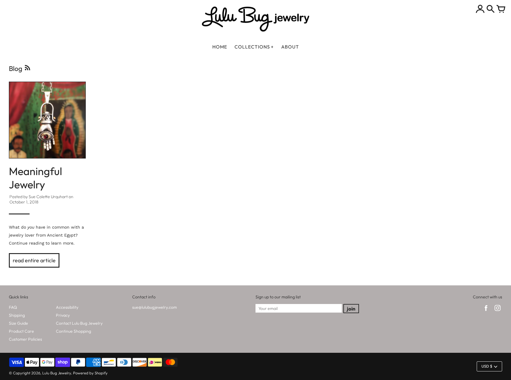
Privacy (63, 315)
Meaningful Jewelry (35, 177)
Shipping (17, 315)
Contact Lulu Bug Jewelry (79, 323)
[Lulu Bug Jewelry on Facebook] (486, 311)
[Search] (490, 9)
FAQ (13, 307)
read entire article (34, 260)
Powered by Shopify (90, 373)
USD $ (486, 366)
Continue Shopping (73, 331)
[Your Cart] (501, 9)
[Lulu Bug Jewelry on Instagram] (497, 311)
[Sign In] (480, 9)
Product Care (21, 331)
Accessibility (67, 307)
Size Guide (18, 323)
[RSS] (27, 69)
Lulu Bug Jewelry (56, 373)
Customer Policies (25, 339)
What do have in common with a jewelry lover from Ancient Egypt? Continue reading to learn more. (46, 235)
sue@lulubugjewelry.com (154, 307)
